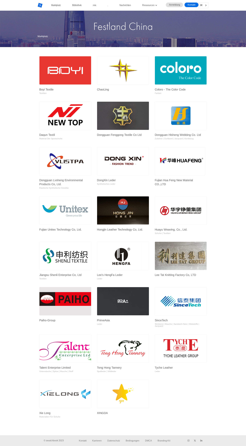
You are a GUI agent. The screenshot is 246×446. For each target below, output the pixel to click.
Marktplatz (56, 5)
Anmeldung (174, 5)
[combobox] (203, 5)
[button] (149, 5)
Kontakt (191, 5)
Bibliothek (77, 5)
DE (201, 5)
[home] (40, 5)
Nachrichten (125, 5)
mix (94, 5)
